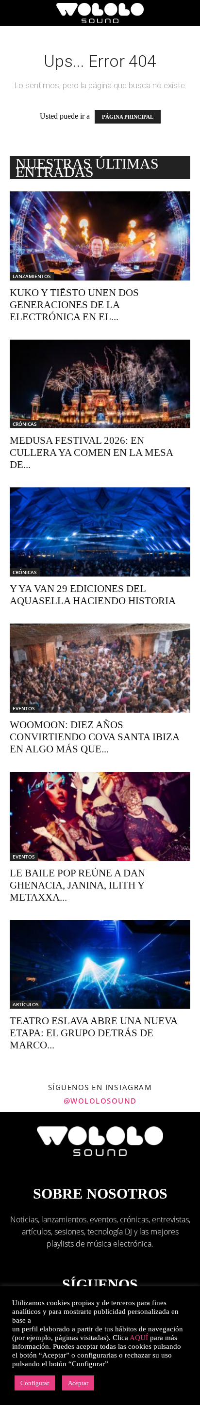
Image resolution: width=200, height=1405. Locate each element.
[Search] (186, 13)
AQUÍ (139, 1338)
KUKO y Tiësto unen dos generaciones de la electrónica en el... (74, 305)
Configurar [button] (34, 1383)
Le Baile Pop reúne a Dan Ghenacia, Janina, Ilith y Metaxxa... (77, 885)
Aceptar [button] (78, 1383)
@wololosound (100, 1101)
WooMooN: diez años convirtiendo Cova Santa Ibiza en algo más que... (94, 737)
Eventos (24, 708)
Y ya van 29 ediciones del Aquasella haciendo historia (93, 595)
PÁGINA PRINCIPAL (127, 117)
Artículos (26, 1004)
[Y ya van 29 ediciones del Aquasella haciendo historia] (100, 532)
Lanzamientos (32, 276)
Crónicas (25, 424)
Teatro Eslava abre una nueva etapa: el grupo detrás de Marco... (93, 1033)
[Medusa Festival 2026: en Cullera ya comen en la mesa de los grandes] (100, 384)
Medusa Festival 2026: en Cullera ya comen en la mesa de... (91, 452)
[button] (16, 13)
